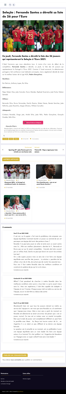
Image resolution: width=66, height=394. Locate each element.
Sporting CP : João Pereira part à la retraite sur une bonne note (20, 151)
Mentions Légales (26, 379)
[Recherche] (10, 5)
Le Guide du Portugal (5, 384)
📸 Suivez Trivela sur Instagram (33, 122)
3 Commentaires (35, 139)
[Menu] (5, 5)
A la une (5, 139)
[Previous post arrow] (2, 150)
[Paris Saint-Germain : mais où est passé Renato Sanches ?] (49, 171)
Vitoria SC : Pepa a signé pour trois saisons (46, 151)
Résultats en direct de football (7, 381)
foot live (2, 379)
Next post (37, 147)
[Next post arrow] (63, 150)
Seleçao (16, 139)
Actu (11, 139)
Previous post (28, 147)
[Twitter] (4, 136)
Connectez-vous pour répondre (21, 270)
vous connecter (16, 360)
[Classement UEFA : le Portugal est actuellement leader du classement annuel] (17, 171)
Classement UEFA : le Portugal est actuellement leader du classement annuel (15, 183)
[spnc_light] (13, 4)
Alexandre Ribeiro (10, 180)
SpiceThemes (20, 391)
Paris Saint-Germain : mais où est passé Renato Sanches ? (46, 183)
